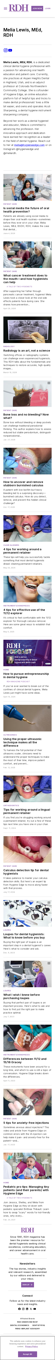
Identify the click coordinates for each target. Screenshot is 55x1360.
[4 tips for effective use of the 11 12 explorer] (27, 589)
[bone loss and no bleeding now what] (27, 393)
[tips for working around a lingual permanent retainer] (27, 789)
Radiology (9, 346)
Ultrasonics (10, 735)
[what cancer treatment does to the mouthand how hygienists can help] (27, 254)
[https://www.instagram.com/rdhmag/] (23, 1309)
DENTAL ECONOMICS (19, 1325)
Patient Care (10, 204)
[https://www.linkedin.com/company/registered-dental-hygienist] (27, 1309)
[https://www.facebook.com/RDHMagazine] (19, 1309)
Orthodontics (11, 805)
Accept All (27, 1354)
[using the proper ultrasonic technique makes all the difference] (27, 718)
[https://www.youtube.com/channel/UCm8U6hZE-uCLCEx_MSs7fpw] (34, 1309)
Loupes (7, 930)
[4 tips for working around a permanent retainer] (27, 528)
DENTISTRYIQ (38, 1325)
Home (6, 670)
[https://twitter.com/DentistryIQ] (30, 1309)
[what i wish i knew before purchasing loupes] (27, 974)
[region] (27, 1348)
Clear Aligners (11, 545)
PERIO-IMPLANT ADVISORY (27, 1329)
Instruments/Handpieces (16, 606)
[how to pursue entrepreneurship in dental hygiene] (27, 653)
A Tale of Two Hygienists (19, 287)
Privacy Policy (31, 1346)
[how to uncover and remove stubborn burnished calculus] (27, 461)
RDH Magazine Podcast (18, 681)
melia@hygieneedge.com (29, 145)
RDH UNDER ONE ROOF (27, 1322)
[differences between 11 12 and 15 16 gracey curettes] (27, 1038)
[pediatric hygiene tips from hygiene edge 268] (27, 1166)
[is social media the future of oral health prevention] (27, 187)
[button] (5, 8)
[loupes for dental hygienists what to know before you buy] (27, 913)
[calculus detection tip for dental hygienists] (27, 849)
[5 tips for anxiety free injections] (27, 1102)
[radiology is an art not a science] (27, 330)
